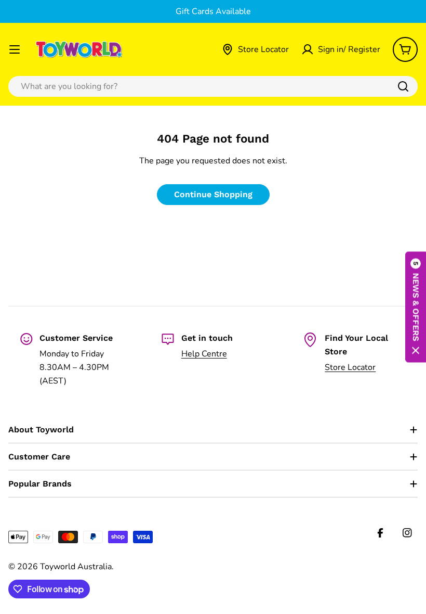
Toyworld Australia (76, 566)
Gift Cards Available (213, 11)
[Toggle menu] (14, 49)
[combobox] (213, 86)
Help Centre (204, 354)
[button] (415, 307)
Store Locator (350, 367)
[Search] (403, 86)
